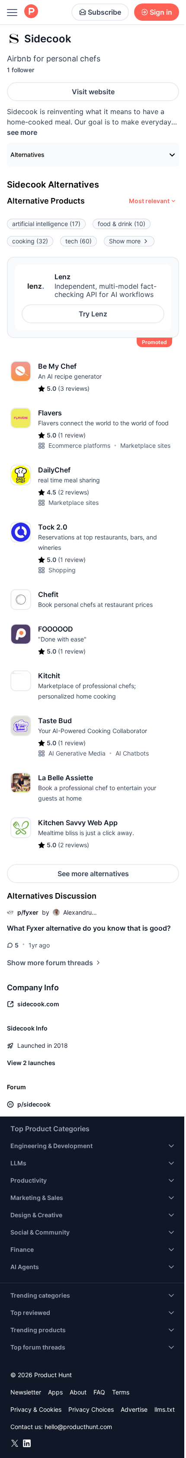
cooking (30, 241)
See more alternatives (93, 873)
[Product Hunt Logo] (31, 11)
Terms (120, 1392)
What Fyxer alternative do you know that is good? (89, 928)
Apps (55, 1392)
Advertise (134, 1409)
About (78, 1392)
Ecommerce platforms (79, 445)
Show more (125, 241)
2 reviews (73, 492)
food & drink (121, 223)
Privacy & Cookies (35, 1409)
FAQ (99, 1392)
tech (78, 241)
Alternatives (27, 154)
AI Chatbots (132, 753)
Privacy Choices (91, 1409)
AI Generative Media (77, 753)
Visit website (93, 91)
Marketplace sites (145, 445)
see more (22, 132)
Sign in (161, 12)
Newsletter (25, 1392)
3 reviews (73, 388)
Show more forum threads (50, 962)
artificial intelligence (46, 223)
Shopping (62, 570)
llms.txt (164, 1409)
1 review (71, 435)
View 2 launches (31, 1062)
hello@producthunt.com (78, 1426)
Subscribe (104, 12)
